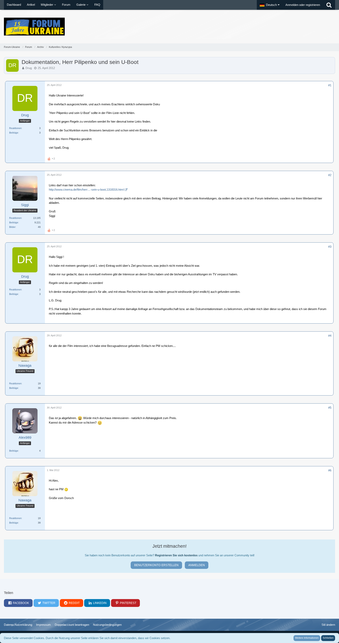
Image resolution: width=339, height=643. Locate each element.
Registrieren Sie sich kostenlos (176, 555)
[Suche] (329, 5)
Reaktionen (15, 128)
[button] (269, 5)
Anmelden (196, 565)
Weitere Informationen (307, 638)
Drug (29, 68)
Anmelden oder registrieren (302, 4)
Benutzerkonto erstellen (156, 565)
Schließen (328, 638)
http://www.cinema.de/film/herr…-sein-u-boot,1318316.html (86, 189)
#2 (329, 175)
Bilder (12, 227)
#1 (329, 85)
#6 (329, 470)
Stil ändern (328, 624)
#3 (329, 246)
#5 (329, 407)
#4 (329, 335)
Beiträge (13, 132)
